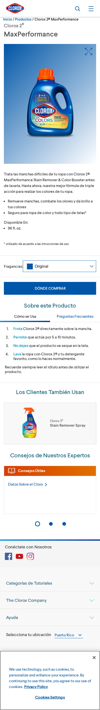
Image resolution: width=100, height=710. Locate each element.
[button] (90, 8)
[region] (50, 680)
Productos (23, 19)
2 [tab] (50, 523)
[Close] (94, 657)
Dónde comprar (50, 288)
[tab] (50, 582)
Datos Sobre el (25, 484)
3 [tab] (64, 523)
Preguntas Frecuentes (75, 316)
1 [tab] (37, 523)
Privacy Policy (36, 686)
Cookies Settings (50, 697)
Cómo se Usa (25, 316)
